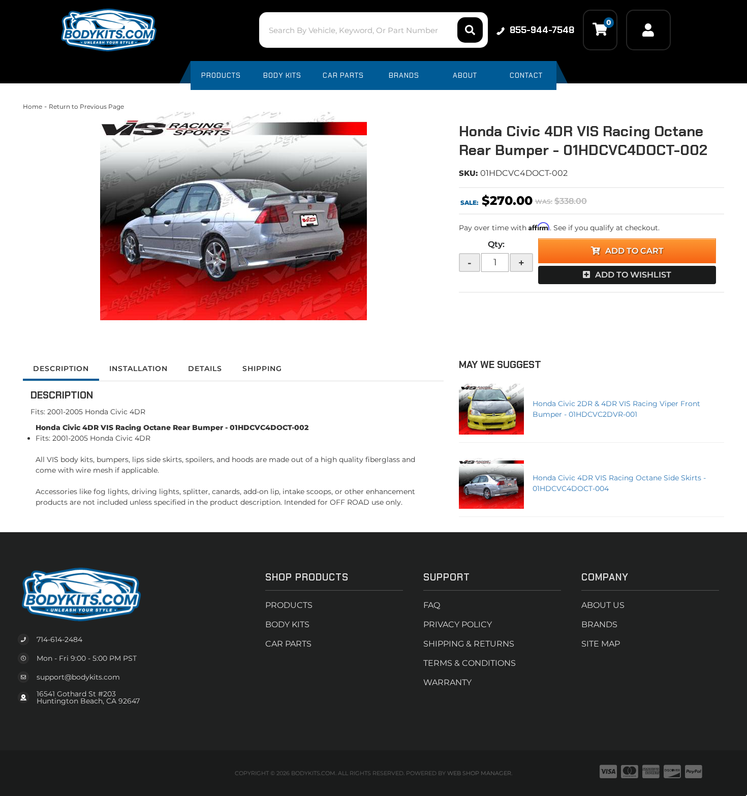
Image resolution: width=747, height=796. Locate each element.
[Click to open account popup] (648, 30)
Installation (138, 368)
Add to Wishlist (633, 275)
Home (32, 106)
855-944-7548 (542, 30)
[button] (373, 30)
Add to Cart (634, 251)
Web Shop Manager (479, 773)
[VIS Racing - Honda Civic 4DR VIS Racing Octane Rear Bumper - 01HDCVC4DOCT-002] (233, 216)
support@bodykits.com (78, 677)
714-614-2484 (59, 639)
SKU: (468, 173)
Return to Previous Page (86, 106)
